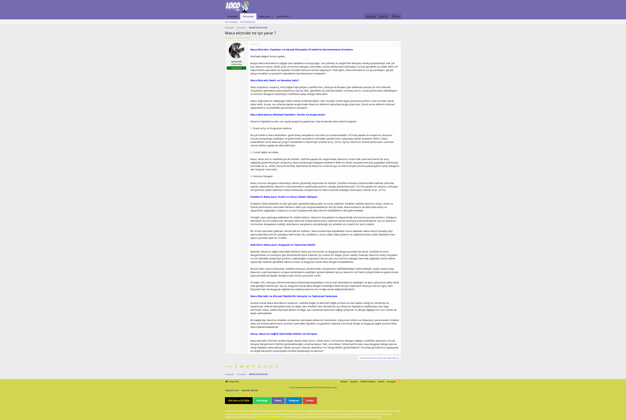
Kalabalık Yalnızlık (249, 390)
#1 (398, 44)
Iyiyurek (231, 37)
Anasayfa (232, 16)
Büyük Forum (232, 390)
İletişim (344, 381)
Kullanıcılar (282, 16)
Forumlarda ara (247, 21)
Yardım (381, 381)
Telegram (294, 400)
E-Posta (310, 400)
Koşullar (354, 381)
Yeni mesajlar (231, 21)
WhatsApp (262, 400)
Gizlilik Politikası (367, 381)
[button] (272, 16)
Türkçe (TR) (233, 381)
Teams (278, 400)
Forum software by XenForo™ (313, 387)
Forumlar (248, 16)
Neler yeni (264, 16)
